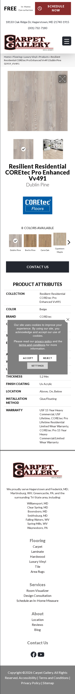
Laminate (37, 551)
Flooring (17, 56)
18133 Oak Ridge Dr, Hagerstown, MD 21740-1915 (37, 22)
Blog (37, 629)
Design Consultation (37, 595)
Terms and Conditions (54, 678)
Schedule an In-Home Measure (37, 600)
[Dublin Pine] (15, 240)
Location (38, 619)
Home (7, 56)
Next (69, 147)
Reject (47, 357)
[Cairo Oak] (45, 240)
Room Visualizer (37, 590)
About (38, 613)
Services (37, 584)
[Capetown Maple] (59, 239)
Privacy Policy (31, 683)
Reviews (37, 624)
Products (44, 56)
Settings (37, 365)
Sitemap (48, 683)
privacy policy (43, 341)
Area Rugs (38, 571)
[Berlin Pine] (30, 240)
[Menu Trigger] (66, 40)
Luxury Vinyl (30, 56)
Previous (6, 147)
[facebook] (34, 654)
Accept (28, 357)
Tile (37, 566)
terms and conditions (32, 344)
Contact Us (38, 267)
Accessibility (28, 678)
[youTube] (41, 654)
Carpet (37, 546)
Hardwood (37, 556)
